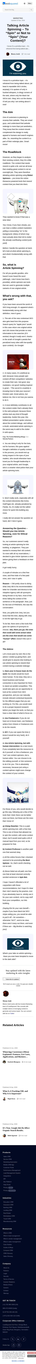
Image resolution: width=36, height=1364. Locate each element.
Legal (5, 1273)
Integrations (7, 1176)
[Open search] (31, 9)
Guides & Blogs (8, 1247)
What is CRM (7, 1233)
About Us (6, 1268)
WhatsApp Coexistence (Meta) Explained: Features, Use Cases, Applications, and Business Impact (18, 1047)
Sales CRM (6, 1156)
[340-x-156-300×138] (10, 3)
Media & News (7, 1284)
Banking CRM (7, 1207)
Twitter (12, 1013)
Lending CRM (7, 1210)
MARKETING (18, 18)
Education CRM (8, 1202)
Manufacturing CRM (9, 1221)
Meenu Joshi (7, 1001)
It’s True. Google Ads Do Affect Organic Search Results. (18, 1121)
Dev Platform (7, 1181)
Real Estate (7, 1213)
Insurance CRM (8, 1205)
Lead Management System (11, 1173)
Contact (5, 1290)
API (4, 1179)
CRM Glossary (8, 1253)
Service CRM (7, 1159)
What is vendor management (12, 1238)
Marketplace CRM (9, 1216)
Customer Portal (8, 1167)
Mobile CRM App (8, 1165)
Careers (5, 1287)
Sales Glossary (8, 1256)
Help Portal (6, 1184)
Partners (6, 1270)
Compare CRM (8, 1250)
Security (5, 1276)
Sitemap (6, 1293)
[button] (30, 3)
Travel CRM (7, 1219)
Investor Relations (9, 1282)
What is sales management (12, 1241)
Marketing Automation (10, 1162)
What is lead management (11, 1236)
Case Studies (7, 1244)
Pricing (7, 1187)
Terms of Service (8, 1279)
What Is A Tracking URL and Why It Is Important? (18, 1084)
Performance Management (11, 1170)
